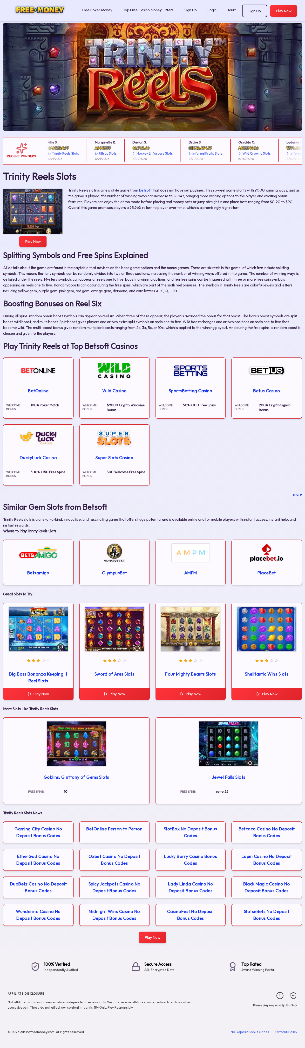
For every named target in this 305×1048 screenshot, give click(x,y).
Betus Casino (266, 390)
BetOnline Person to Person (114, 829)
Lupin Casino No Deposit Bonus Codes (267, 860)
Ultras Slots (101, 153)
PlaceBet (267, 573)
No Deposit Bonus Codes (250, 1032)
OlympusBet (114, 573)
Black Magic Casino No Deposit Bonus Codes (266, 887)
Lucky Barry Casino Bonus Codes (190, 860)
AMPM (190, 573)
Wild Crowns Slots (250, 153)
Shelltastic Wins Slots (266, 674)
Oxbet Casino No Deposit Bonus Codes (114, 860)
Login (212, 9)
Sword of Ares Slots (115, 674)
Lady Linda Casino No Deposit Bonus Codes (190, 887)
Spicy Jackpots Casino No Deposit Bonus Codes (114, 887)
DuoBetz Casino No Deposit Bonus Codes (38, 887)
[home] (40, 18)
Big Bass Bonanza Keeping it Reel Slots (38, 677)
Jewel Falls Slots (228, 777)
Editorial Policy (286, 1032)
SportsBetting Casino (190, 390)
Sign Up (190, 9)
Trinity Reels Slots (58, 153)
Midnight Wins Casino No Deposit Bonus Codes (114, 915)
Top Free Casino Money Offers (148, 9)
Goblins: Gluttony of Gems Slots (76, 777)
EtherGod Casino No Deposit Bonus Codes (38, 860)
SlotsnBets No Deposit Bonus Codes (266, 915)
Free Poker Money (97, 9)
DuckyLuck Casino (38, 457)
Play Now (283, 10)
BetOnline (38, 390)
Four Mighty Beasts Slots (190, 674)
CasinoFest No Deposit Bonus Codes (190, 915)
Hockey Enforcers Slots (148, 153)
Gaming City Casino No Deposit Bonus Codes (38, 832)
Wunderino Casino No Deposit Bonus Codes (38, 915)
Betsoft (145, 190)
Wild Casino (114, 390)
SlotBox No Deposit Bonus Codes (190, 832)
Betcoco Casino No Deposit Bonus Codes (267, 832)
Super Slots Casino (114, 457)
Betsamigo (38, 573)
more (297, 494)
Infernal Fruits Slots (201, 153)
